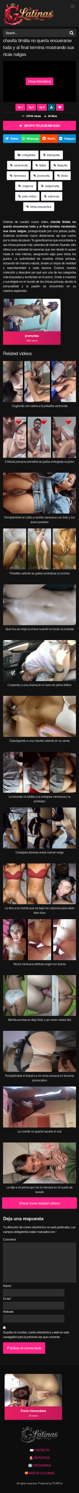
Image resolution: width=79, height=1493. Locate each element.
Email (7, 1298)
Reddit (51, 138)
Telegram (69, 138)
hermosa (19, 175)
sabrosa (53, 196)
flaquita (62, 165)
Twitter (14, 138)
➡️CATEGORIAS (39, 1465)
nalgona (27, 186)
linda (64, 175)
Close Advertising (39, 81)
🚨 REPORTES (39, 1457)
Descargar (51, 107)
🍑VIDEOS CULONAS (39, 1473)
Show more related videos (39, 1203)
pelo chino (29, 196)
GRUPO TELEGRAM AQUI (42, 125)
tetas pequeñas (40, 206)
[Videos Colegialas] (28, 14)
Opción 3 (42, 107)
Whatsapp (32, 138)
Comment (9, 1239)
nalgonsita (51, 186)
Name (8, 1285)
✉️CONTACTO (39, 1450)
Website (8, 1311)
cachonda (20, 165)
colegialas (28, 155)
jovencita (43, 175)
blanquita (53, 155)
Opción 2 (31, 107)
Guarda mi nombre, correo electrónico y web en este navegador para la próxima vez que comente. (36, 1334)
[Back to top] (72, 1484)
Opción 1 (20, 107)
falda (42, 165)
